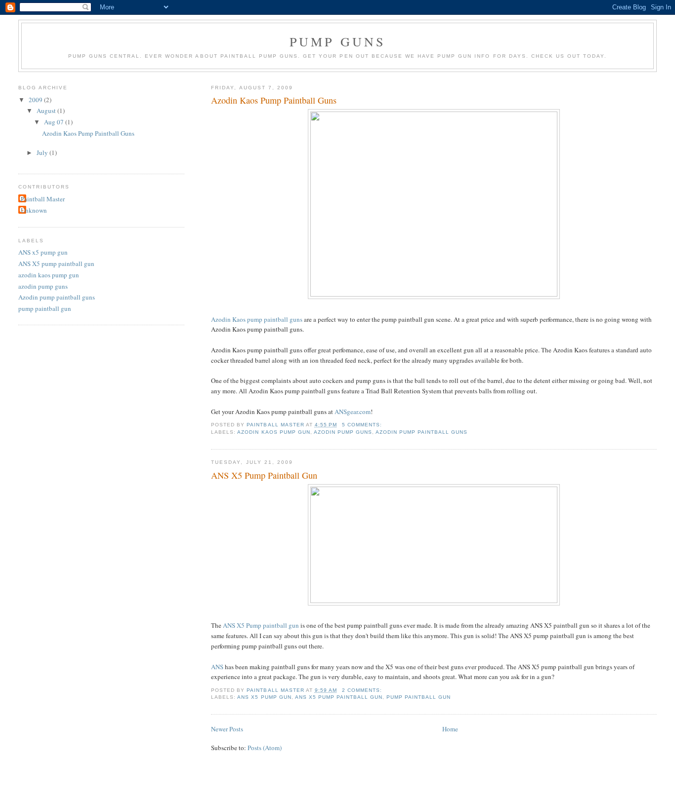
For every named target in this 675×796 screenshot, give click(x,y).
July (43, 152)
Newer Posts (227, 728)
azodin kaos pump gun (273, 432)
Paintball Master (43, 198)
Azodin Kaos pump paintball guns (256, 319)
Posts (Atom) (265, 747)
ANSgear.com (353, 411)
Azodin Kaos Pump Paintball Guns (274, 100)
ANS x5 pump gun (264, 697)
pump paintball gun (418, 697)
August (47, 110)
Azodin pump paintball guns (421, 432)
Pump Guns (338, 41)
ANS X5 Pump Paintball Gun (264, 475)
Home (450, 728)
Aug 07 (54, 121)
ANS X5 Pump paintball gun (261, 625)
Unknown (34, 210)
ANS (217, 666)
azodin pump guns (343, 432)
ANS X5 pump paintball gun (338, 697)
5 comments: (363, 424)
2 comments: (363, 690)
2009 (36, 99)
